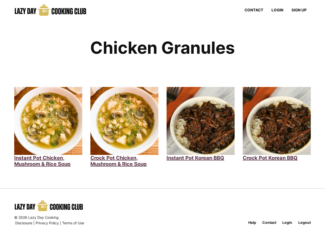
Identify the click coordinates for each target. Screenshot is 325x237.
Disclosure (23, 223)
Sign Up (299, 10)
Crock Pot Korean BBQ (270, 158)
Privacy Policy (47, 223)
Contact (254, 10)
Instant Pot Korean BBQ (195, 158)
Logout (304, 222)
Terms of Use (73, 223)
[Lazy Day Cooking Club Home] (55, 10)
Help (252, 222)
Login (277, 10)
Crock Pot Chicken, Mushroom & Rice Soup (118, 161)
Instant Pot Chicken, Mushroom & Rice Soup (42, 161)
